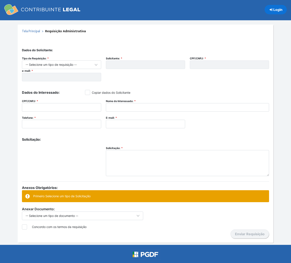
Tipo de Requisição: (34, 58)
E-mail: (110, 117)
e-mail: (26, 70)
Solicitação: (113, 148)
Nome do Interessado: (119, 101)
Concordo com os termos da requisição (59, 227)
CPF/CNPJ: (197, 58)
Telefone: (27, 117)
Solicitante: (113, 58)
